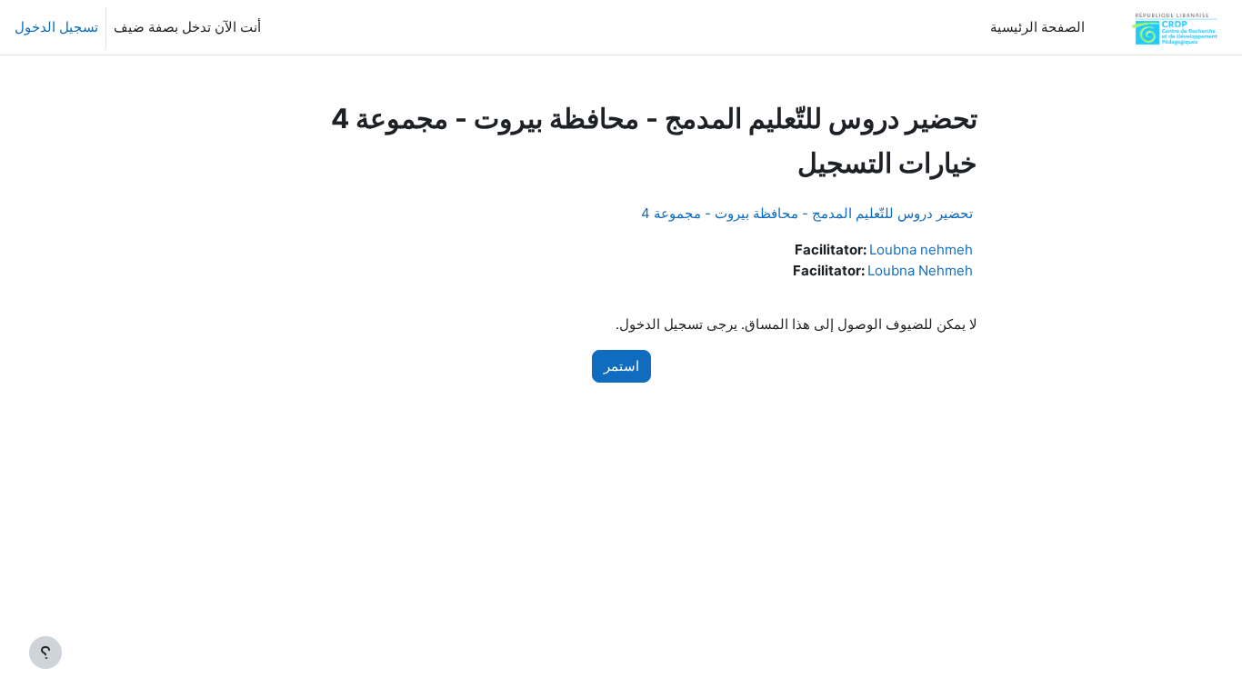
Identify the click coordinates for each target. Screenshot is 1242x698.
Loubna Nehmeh (920, 270)
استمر (621, 365)
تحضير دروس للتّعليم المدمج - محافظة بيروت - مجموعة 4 (807, 213)
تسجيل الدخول (56, 26)
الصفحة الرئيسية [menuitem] (1037, 26)
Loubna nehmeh (921, 249)
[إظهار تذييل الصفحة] (45, 652)
